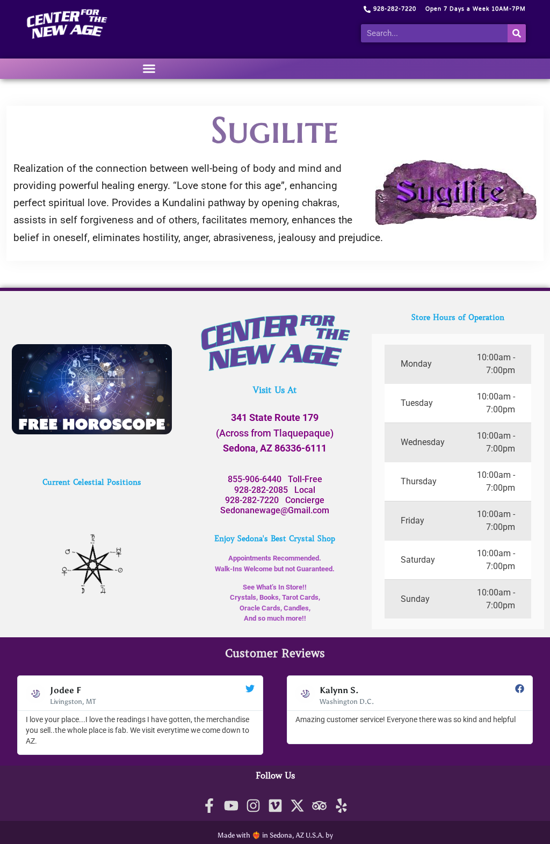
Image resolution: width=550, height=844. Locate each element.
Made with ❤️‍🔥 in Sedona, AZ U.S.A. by (275, 835)
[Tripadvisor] (319, 805)
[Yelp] (341, 805)
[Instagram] (253, 805)
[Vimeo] (275, 805)
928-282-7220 (252, 500)
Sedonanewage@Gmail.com (274, 510)
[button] (149, 69)
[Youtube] (231, 805)
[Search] (517, 33)
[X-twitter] (297, 805)
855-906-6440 (254, 479)
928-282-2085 (261, 490)
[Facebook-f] (209, 805)
